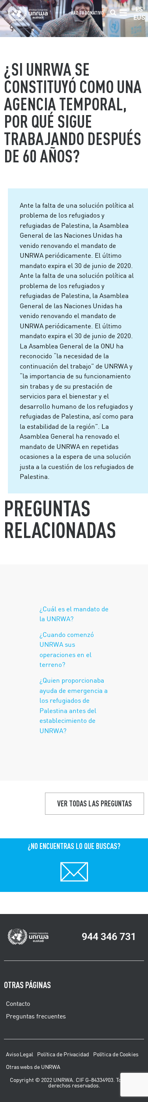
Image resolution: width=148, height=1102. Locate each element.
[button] (113, 13)
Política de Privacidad (63, 1054)
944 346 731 (109, 936)
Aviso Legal (19, 1054)
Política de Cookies (116, 1054)
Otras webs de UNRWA (33, 1066)
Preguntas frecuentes (36, 1016)
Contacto (18, 1003)
